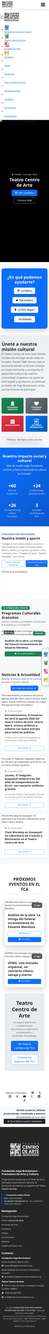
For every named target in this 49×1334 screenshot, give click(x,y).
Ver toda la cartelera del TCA (24, 1046)
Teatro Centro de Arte (15, 40)
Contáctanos (10, 116)
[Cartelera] (45, 680)
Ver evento (25, 939)
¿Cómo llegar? (26, 309)
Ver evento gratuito (25, 653)
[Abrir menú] (43, 4)
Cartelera (8, 57)
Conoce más (24, 200)
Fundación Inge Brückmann (17, 31)
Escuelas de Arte (12, 48)
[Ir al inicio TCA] (24, 1149)
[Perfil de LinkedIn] (39, 1096)
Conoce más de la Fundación (13, 563)
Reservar (25, 933)
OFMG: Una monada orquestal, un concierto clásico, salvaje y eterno (23, 969)
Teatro (13, 1220)
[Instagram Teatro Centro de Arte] (10, 1096)
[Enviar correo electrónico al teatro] (33, 1092)
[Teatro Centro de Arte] (45, 663)
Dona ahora (10, 107)
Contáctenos (8, 1237)
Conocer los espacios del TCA (24, 1059)
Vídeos (5, 1233)
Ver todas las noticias (23, 688)
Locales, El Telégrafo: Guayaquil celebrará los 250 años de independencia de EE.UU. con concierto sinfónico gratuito (24, 782)
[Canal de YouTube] (24, 1096)
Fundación (9, 74)
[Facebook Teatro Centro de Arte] (17, 1096)
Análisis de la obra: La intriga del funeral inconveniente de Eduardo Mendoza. (23, 644)
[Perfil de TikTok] (24, 1100)
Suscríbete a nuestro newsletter (26, 1121)
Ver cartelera (26, 193)
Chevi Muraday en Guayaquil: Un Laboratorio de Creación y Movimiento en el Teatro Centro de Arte (24, 837)
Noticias (6, 1241)
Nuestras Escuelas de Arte (36, 563)
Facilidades (25, 319)
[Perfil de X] (32, 1096)
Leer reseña (23, 748)
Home (7, 65)
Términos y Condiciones (24, 1326)
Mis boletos (26, 300)
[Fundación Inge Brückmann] (45, 654)
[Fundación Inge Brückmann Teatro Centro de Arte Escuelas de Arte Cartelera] (45, 667)
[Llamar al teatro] (40, 1092)
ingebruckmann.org (11, 1245)
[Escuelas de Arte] (45, 671)
